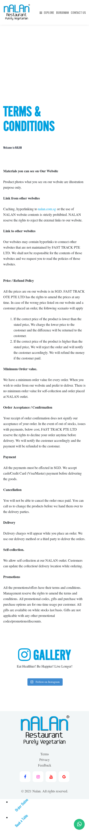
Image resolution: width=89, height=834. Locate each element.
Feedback (44, 765)
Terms (44, 754)
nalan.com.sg (47, 209)
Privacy (44, 759)
